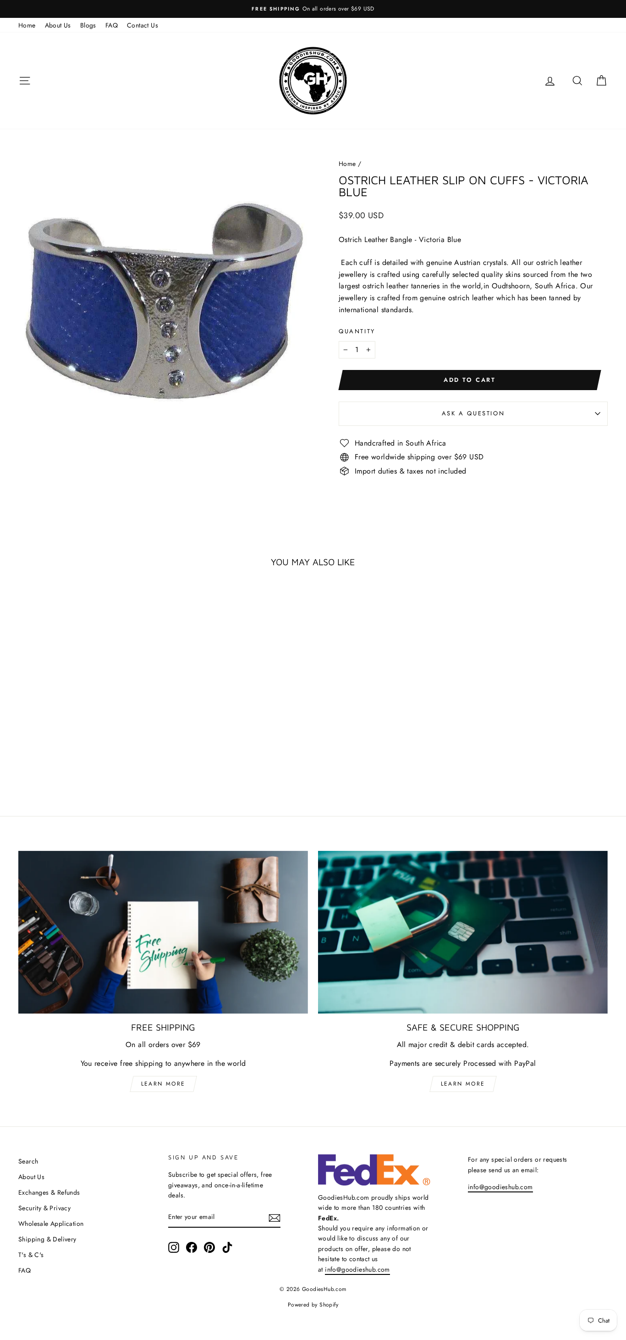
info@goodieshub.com (357, 1269)
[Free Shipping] (163, 932)
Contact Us (142, 25)
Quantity (357, 331)
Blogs (88, 25)
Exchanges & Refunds (49, 1192)
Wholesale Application (50, 1223)
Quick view (88, 717)
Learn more (163, 1084)
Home (27, 25)
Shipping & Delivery (47, 1239)
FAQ (111, 25)
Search (28, 1161)
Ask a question (473, 413)
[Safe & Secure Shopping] (463, 932)
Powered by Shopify (313, 1305)
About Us (58, 25)
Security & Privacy (44, 1208)
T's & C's (31, 1254)
